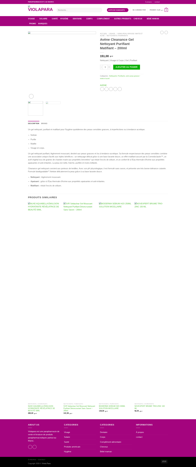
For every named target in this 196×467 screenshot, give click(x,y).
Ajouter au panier (126, 67)
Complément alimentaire (110, 442)
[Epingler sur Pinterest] (115, 89)
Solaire (43, 19)
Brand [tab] (44, 123)
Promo (32, 24)
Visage (31, 19)
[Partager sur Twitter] (107, 89)
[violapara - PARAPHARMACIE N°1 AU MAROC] (40, 10)
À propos (148, 2)
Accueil (103, 34)
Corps (89, 19)
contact (157, 2)
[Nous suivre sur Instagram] (164, 2)
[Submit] (100, 10)
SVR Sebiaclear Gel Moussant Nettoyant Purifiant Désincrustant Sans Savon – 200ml (79, 408)
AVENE (103, 85)
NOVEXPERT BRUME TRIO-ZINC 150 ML (150, 407)
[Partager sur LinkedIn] (120, 89)
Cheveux (138, 19)
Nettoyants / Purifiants (117, 36)
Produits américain (72, 447)
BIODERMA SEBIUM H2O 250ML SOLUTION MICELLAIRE (112, 407)
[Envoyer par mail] (111, 89)
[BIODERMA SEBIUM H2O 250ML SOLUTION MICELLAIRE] (115, 302)
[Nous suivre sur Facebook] (162, 2)
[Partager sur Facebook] (102, 89)
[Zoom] (31, 96)
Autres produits (122, 19)
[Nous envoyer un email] (167, 2)
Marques (42, 24)
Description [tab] (33, 123)
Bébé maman (153, 19)
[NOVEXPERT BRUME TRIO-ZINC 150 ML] (151, 302)
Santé (55, 19)
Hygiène (64, 19)
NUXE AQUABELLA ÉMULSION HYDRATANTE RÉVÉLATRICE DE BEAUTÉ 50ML (41, 408)
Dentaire (77, 19)
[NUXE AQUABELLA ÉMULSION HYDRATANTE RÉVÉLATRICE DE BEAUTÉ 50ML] (44, 302)
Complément (103, 19)
